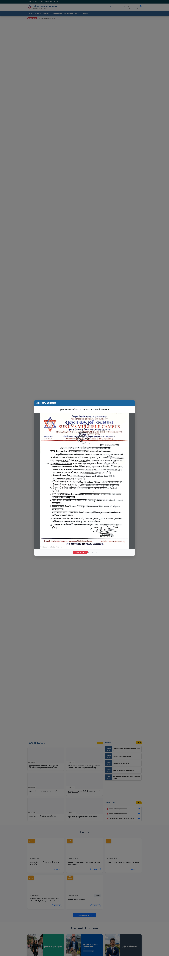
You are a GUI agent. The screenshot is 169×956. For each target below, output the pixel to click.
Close (92, 552)
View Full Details (80, 552)
